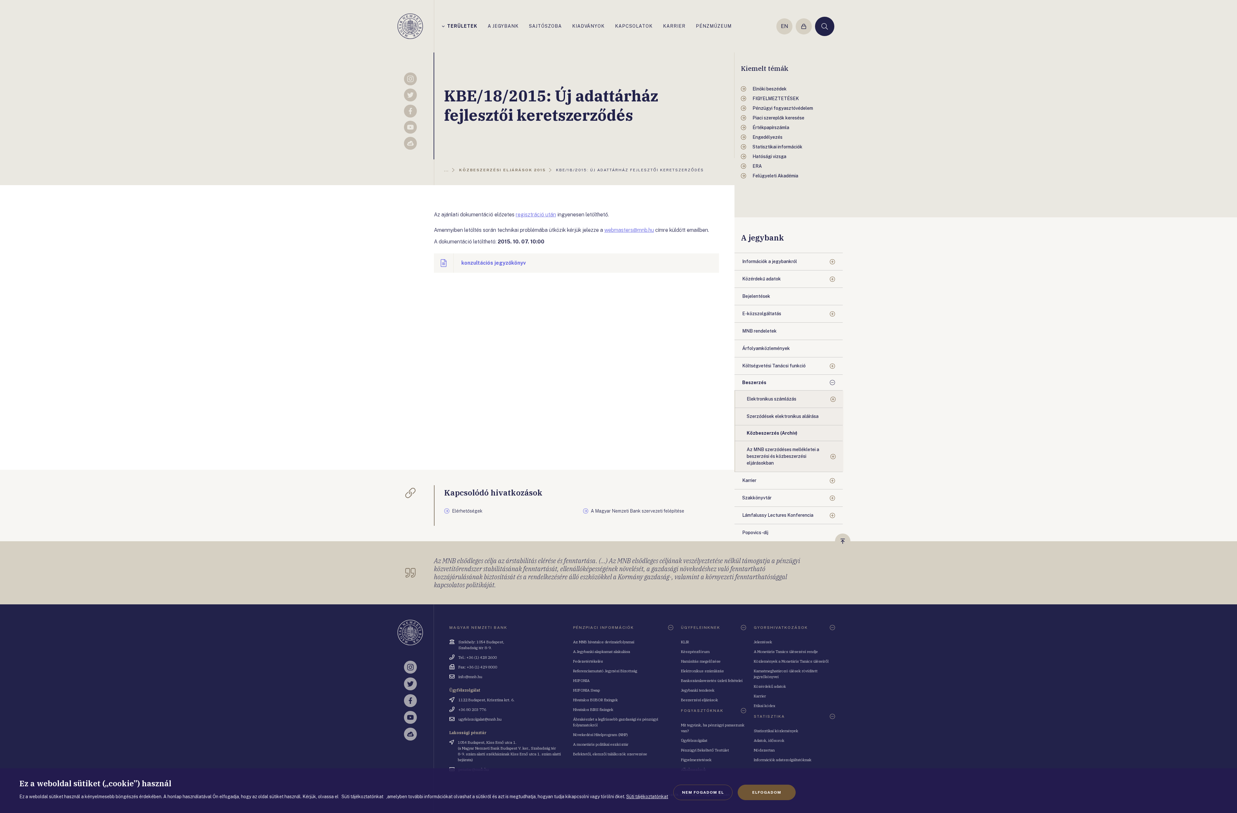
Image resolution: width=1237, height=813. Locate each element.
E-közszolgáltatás (761, 313)
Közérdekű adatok (761, 278)
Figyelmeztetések (696, 759)
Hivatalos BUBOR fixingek (595, 699)
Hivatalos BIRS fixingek (593, 709)
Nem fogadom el (703, 792)
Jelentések (763, 641)
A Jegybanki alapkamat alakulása (601, 651)
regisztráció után (536, 215)
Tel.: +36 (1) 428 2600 (477, 657)
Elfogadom (766, 792)
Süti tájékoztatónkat (647, 796)
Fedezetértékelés (588, 661)
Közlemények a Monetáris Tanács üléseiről (791, 661)
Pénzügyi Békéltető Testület (705, 750)
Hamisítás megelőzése (701, 661)
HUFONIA (581, 680)
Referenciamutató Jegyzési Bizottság (605, 670)
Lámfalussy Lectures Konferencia (777, 515)
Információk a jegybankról (769, 261)
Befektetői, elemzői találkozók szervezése (610, 754)
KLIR (685, 641)
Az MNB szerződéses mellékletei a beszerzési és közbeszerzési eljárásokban (783, 456)
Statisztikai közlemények (776, 730)
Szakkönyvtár (757, 497)
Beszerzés (754, 382)
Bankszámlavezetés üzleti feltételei (712, 680)
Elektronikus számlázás (771, 399)
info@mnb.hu (470, 676)
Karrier (749, 480)
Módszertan (764, 750)
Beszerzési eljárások (699, 699)
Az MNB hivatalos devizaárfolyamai (603, 641)
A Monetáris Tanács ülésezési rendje (786, 651)
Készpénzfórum (695, 651)
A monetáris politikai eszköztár (600, 744)
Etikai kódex (764, 705)
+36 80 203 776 (472, 709)
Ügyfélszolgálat (694, 740)
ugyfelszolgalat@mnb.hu (480, 719)
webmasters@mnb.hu (629, 230)
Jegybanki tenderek (697, 690)
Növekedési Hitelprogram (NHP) (600, 734)
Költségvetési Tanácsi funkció (774, 365)
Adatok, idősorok (769, 740)
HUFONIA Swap (586, 690)
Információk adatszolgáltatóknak (782, 759)
